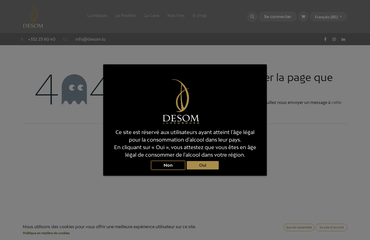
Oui (202, 165)
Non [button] (168, 165)
